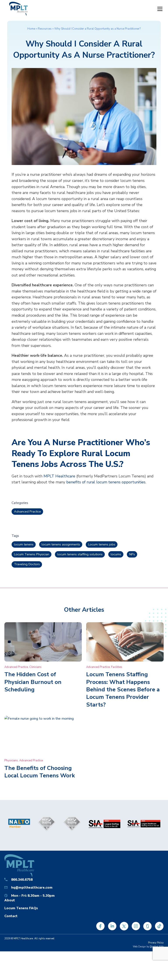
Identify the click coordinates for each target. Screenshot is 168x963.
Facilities (116, 667)
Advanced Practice (27, 511)
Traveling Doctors (27, 564)
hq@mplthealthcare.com (31, 887)
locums (116, 554)
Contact (11, 916)
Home (31, 29)
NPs (132, 554)
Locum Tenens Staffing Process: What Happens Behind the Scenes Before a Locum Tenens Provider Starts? (123, 689)
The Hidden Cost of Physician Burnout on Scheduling (32, 682)
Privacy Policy (156, 942)
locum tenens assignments (61, 544)
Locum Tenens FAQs (21, 908)
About (9, 900)
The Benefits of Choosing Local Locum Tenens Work (39, 771)
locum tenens (23, 544)
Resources (45, 29)
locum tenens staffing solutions (80, 554)
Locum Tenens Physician (31, 554)
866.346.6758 (22, 879)
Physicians (11, 760)
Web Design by (148, 946)
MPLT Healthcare (59, 476)
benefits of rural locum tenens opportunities (105, 482)
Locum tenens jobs (101, 544)
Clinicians (35, 667)
